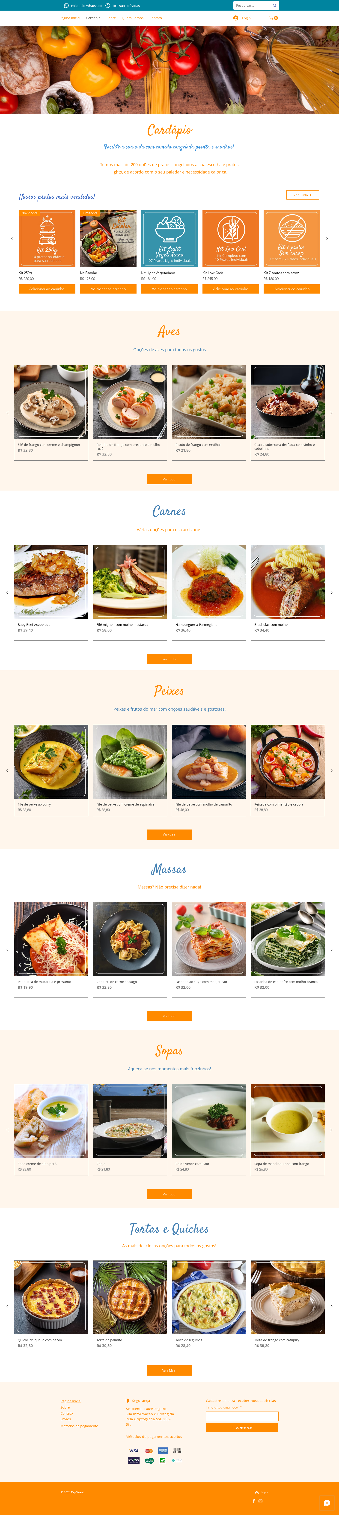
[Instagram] (260, 1501)
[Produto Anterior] (12, 238)
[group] (169, 252)
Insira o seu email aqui (222, 1407)
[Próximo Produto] (327, 238)
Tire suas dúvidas (126, 5)
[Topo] (256, 1492)
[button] (274, 18)
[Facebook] (253, 1501)
